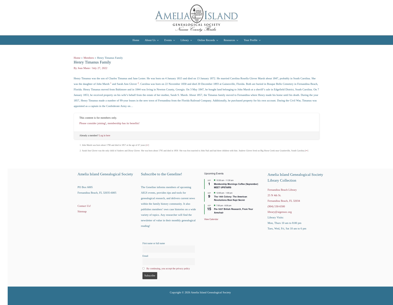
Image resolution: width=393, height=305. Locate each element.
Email (145, 256)
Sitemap (82, 211)
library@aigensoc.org (280, 211)
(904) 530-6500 (276, 206)
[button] (157, 40)
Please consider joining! (92, 123)
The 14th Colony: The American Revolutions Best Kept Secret (230, 198)
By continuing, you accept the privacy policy (168, 268)
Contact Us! (84, 205)
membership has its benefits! (124, 123)
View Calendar (211, 219)
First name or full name (153, 243)
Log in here (104, 135)
